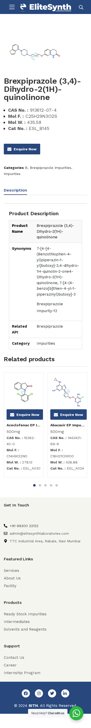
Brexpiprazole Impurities (50, 168)
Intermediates (17, 621)
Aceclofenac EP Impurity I (24, 425)
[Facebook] (26, 693)
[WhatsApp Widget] (76, 713)
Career (10, 665)
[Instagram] (39, 693)
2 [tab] (40, 485)
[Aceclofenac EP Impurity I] (24, 392)
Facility (10, 586)
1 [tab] (34, 485)
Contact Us (14, 657)
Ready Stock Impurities (25, 614)
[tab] (17, 191)
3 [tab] (45, 485)
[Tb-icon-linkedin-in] (65, 693)
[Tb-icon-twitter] (52, 693)
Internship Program (22, 673)
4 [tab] (51, 485)
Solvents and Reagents (25, 629)
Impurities (12, 174)
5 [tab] (56, 485)
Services (11, 570)
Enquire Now (25, 149)
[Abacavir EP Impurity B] (67, 392)
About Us (12, 578)
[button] (12, 7)
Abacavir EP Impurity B (67, 425)
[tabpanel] (24, 427)
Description (15, 190)
